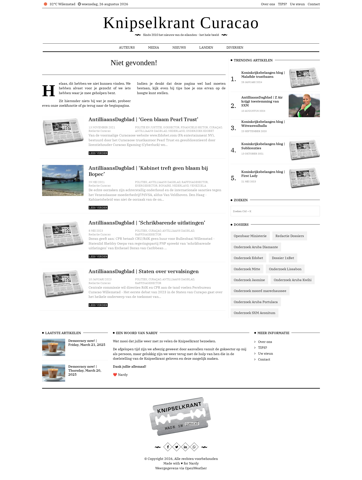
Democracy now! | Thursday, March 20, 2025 (84, 370)
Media (153, 47)
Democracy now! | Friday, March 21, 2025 (86, 343)
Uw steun (297, 4)
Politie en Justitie (148, 127)
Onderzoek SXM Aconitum (254, 313)
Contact (314, 4)
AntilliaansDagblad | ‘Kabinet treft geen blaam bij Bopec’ (148, 171)
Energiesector (146, 185)
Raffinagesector (195, 182)
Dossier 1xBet (283, 258)
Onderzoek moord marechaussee (260, 291)
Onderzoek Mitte (247, 269)
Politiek (141, 182)
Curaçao (215, 127)
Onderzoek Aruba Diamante (256, 247)
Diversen (234, 47)
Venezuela (198, 185)
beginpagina (119, 105)
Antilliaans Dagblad (151, 131)
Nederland (176, 131)
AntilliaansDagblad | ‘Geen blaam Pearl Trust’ (143, 119)
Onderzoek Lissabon (285, 269)
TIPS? (282, 4)
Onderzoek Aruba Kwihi (293, 280)
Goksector (171, 127)
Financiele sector (194, 127)
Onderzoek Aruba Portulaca (256, 302)
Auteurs (127, 47)
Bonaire (165, 185)
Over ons (268, 4)
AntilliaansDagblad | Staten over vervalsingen (144, 271)
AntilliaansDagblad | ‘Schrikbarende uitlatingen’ (147, 222)
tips (179, 88)
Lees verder (98, 153)
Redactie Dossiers (289, 236)
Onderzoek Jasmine (249, 280)
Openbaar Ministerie (250, 236)
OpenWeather (196, 468)
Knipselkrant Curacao (181, 22)
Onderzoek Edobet (200, 131)
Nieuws (179, 47)
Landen (206, 47)
